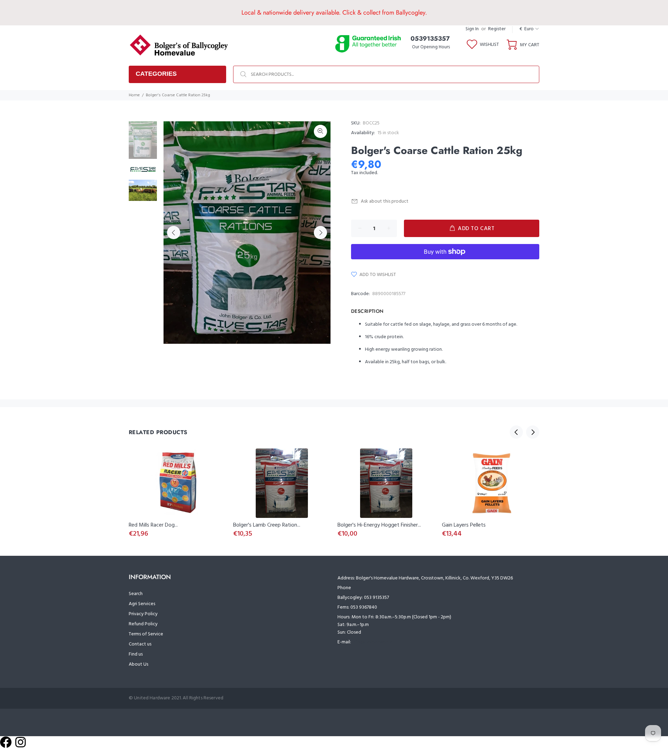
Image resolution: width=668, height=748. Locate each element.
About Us (138, 664)
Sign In (472, 29)
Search (136, 594)
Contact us (140, 644)
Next (320, 232)
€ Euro (526, 29)
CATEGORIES (156, 73)
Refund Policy (143, 624)
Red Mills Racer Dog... (153, 525)
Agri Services (142, 604)
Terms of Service (146, 634)
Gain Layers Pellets (464, 525)
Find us (136, 654)
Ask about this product (384, 201)
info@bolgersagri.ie (372, 642)
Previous (173, 232)
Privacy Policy (143, 614)
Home (134, 95)
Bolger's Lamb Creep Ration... (266, 525)
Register (497, 29)
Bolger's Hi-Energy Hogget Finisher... (379, 525)
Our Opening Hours (431, 47)
